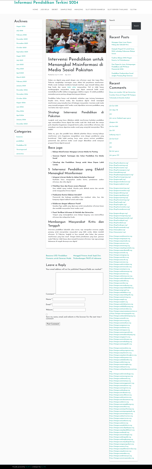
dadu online (71, 87)
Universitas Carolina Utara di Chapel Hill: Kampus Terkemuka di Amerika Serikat (122, 95)
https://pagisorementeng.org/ (119, 188)
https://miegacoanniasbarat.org (120, 385)
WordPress (28, 467)
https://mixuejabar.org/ (117, 230)
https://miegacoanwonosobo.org (120, 267)
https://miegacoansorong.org (119, 320)
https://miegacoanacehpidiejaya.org (121, 428)
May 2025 (20, 69)
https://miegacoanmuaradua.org (120, 309)
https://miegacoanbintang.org (119, 362)
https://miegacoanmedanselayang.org (122, 334)
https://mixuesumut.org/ (117, 232)
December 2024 (22, 90)
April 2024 (20, 115)
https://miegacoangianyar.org (119, 325)
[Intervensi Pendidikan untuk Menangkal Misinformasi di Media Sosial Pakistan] (76, 36)
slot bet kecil (113, 139)
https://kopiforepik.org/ (117, 202)
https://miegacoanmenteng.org (120, 297)
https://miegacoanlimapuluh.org (120, 437)
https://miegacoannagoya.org (119, 330)
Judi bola (45, 9)
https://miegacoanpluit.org (118, 302)
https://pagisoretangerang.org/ (120, 216)
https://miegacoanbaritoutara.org (121, 416)
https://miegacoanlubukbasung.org (121, 306)
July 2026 (19, 31)
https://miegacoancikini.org (118, 283)
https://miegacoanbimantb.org (119, 378)
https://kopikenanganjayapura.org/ (121, 175)
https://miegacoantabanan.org (119, 392)
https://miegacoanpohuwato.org (120, 353)
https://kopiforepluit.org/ (118, 204)
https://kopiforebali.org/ (117, 223)
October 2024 (21, 98)
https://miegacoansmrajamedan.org (121, 458)
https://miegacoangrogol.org (119, 290)
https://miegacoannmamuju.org (120, 381)
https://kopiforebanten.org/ (118, 163)
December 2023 (22, 124)
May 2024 (20, 111)
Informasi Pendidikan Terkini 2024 (46, 3)
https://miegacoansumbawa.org (120, 421)
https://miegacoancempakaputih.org (121, 442)
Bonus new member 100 (117, 92)
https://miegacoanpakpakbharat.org (121, 430)
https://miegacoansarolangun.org (120, 435)
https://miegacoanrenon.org (118, 243)
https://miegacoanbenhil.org (119, 281)
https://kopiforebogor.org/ (118, 225)
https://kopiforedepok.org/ (118, 220)
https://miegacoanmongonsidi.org (120, 332)
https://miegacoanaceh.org (118, 260)
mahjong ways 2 (114, 135)
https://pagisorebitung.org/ (118, 193)
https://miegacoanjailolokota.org (120, 425)
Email (49, 304)
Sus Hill (43, 467)
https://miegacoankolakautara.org (121, 304)
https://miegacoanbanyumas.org (120, 357)
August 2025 (20, 56)
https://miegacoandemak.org (119, 432)
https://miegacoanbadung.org (119, 390)
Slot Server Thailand (118, 9)
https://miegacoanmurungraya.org (121, 376)
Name (49, 299)
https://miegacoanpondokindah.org (121, 288)
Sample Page (66, 9)
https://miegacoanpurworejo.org (120, 418)
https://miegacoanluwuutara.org (120, 397)
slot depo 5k (113, 110)
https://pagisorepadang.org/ (119, 195)
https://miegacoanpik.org (118, 299)
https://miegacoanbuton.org (119, 402)
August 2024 (20, 103)
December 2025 (22, 39)
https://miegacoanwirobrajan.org (120, 339)
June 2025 (20, 64)
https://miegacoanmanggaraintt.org (121, 383)
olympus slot (113, 122)
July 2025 (19, 60)
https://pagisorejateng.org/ (118, 197)
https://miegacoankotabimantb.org (121, 278)
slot (110, 114)
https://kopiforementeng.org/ (119, 200)
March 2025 (20, 77)
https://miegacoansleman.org (119, 327)
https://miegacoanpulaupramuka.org (121, 248)
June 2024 (20, 107)
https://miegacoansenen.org (118, 274)
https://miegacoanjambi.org (118, 318)
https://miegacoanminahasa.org (120, 323)
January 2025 (21, 86)
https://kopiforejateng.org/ (118, 165)
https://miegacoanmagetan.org (120, 388)
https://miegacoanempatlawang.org (121, 409)
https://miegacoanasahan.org (119, 406)
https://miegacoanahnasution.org (120, 236)
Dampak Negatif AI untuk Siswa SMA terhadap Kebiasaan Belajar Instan (123, 51)
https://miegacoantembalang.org (120, 341)
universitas (20, 154)
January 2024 (21, 120)
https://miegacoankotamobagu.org (121, 374)
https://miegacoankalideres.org (120, 292)
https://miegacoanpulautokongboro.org (122, 355)
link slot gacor (114, 151)
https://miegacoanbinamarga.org (120, 271)
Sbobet (55, 9)
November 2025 (22, 43)
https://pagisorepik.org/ (117, 179)
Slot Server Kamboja (95, 9)
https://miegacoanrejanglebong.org (121, 404)
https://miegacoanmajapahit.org (120, 344)
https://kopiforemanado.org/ (119, 227)
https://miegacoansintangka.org (120, 364)
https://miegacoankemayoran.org (120, 276)
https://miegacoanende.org (118, 253)
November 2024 (22, 94)
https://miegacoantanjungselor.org (122, 313)
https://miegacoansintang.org (119, 245)
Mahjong (78, 9)
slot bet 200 (113, 106)
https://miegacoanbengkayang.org (121, 439)
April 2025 (20, 73)
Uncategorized (21, 149)
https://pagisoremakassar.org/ (119, 182)
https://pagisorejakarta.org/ (119, 184)
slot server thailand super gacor (120, 118)
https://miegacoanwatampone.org (121, 413)
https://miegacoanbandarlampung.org (122, 316)
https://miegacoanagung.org (119, 255)
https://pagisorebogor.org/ (118, 213)
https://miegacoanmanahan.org (120, 348)
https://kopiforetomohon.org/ (119, 207)
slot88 (133, 9)
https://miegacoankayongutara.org (121, 350)
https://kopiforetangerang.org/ (120, 177)
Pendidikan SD (21, 145)
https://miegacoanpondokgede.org (121, 295)
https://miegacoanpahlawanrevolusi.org (122, 449)
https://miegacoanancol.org (118, 446)
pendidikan (20, 141)
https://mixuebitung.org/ (117, 172)
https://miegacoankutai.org (118, 423)
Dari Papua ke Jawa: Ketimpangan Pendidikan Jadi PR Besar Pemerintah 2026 (123, 67)
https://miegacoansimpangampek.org (122, 411)
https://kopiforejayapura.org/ (119, 170)
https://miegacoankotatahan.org (120, 264)
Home (35, 9)
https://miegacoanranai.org (118, 262)
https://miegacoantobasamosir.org (121, 399)
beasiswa (19, 137)
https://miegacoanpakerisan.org (120, 451)
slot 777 (112, 130)
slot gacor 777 (114, 155)
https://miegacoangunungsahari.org (121, 444)
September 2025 (22, 52)
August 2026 (20, 26)
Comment (50, 294)
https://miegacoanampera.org (119, 269)
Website (49, 310)
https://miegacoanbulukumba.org (120, 360)
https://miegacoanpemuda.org (119, 241)
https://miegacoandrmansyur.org (120, 456)
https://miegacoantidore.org (119, 257)
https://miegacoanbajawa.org (119, 367)
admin (69, 74)
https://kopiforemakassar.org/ (119, 209)
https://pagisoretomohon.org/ (119, 190)
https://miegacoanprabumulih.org (120, 250)
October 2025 (21, 47)
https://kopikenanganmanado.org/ (121, 218)
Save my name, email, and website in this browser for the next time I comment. (74, 318)
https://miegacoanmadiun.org (119, 453)
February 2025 (21, 81)
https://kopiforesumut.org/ (118, 168)
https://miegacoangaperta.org (119, 337)
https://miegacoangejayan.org (119, 238)
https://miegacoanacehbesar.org (120, 395)
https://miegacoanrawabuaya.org (120, 285)
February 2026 (21, 35)
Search (112, 20)
